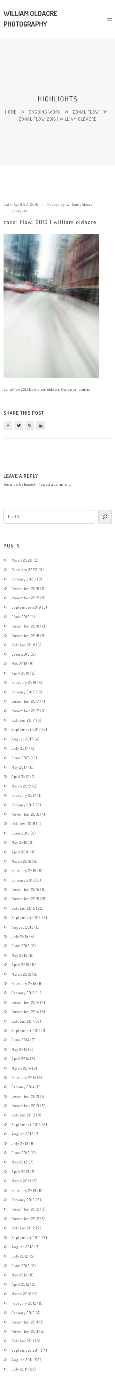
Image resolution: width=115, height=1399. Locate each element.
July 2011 (19, 1368)
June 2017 (21, 757)
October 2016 (23, 823)
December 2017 (25, 701)
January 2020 (24, 578)
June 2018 (21, 654)
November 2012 (25, 1218)
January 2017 (23, 804)
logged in (31, 484)
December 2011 (25, 1321)
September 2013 (26, 1124)
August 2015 (23, 927)
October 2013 (23, 1114)
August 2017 (23, 738)
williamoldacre (80, 204)
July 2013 (20, 1143)
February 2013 (24, 1190)
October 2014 (23, 1021)
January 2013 (23, 1199)
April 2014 (20, 1058)
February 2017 (24, 795)
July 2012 (20, 1256)
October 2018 (23, 644)
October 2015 (23, 908)
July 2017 (20, 748)
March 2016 (21, 861)
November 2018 (25, 635)
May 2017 (19, 767)
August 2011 (22, 1359)
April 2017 (20, 776)
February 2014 (24, 1077)
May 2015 (19, 955)
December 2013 (25, 1096)
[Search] (104, 517)
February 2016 (24, 870)
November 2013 (25, 1105)
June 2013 (21, 1152)
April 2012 (20, 1284)
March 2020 (22, 560)
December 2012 (25, 1208)
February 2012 (24, 1303)
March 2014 (21, 1068)
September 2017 (26, 729)
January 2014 (23, 1086)
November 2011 (25, 1331)
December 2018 (25, 625)
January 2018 (23, 691)
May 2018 (19, 663)
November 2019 (25, 597)
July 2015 (20, 936)
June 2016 (21, 832)
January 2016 (23, 880)
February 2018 (24, 682)
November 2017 (25, 710)
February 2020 (25, 569)
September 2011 (26, 1350)
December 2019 (25, 588)
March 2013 (21, 1180)
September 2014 (26, 1030)
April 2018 (20, 673)
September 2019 (26, 607)
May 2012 (19, 1274)
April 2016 (20, 851)
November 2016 (25, 814)
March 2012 (21, 1293)
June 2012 (21, 1265)
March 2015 (21, 974)
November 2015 (25, 898)
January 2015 (23, 992)
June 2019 (21, 616)
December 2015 (25, 889)
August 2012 (23, 1246)
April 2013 (20, 1171)
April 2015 (20, 964)
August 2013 (23, 1133)
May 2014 (19, 1049)
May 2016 (19, 842)
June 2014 (20, 1039)
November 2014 (25, 1011)
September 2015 (26, 917)
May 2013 (19, 1161)
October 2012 (23, 1227)
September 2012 (26, 1237)
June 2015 (21, 945)
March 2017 (21, 785)
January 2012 (23, 1312)
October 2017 (23, 720)
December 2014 (25, 1002)
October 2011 (23, 1340)
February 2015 (24, 983)
